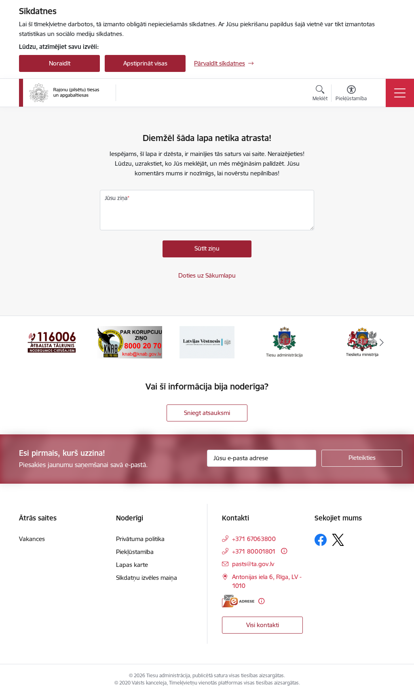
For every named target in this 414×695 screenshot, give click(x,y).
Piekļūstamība (135, 552)
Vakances (32, 539)
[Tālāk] (381, 342)
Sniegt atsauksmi (207, 413)
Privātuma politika (140, 539)
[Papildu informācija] (284, 551)
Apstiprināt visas (145, 63)
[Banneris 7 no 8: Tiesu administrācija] (207, 341)
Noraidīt (59, 63)
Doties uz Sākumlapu (207, 275)
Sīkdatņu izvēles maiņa (146, 577)
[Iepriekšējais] (32, 342)
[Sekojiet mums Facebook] (321, 540)
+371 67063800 (254, 539)
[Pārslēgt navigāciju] (400, 93)
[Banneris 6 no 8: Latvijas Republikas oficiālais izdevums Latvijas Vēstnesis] (129, 341)
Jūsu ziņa (116, 198)
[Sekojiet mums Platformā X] (338, 540)
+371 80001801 (254, 551)
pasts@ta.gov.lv (253, 564)
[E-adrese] (238, 601)
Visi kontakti (262, 625)
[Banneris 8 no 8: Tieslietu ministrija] (284, 341)
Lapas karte (132, 565)
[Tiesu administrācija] (64, 93)
